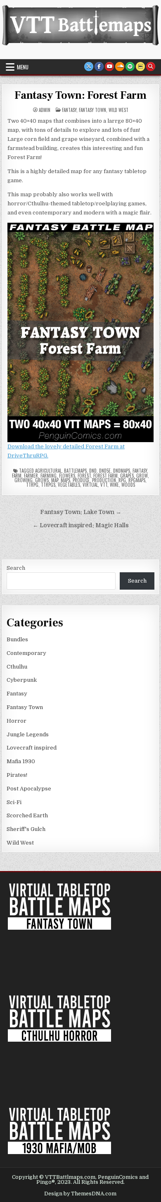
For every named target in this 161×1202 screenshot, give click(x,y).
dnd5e (105, 470)
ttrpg (32, 484)
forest (84, 475)
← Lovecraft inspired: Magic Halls (81, 525)
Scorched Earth (27, 815)
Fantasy (69, 110)
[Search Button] (150, 66)
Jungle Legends (28, 734)
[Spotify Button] (130, 66)
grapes (127, 475)
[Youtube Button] (109, 66)
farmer (31, 475)
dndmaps (121, 470)
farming (48, 475)
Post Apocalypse (29, 788)
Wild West (118, 110)
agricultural (48, 470)
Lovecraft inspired (32, 748)
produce (81, 480)
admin (44, 110)
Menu (22, 67)
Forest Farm (105, 475)
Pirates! (17, 775)
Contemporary (26, 653)
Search (16, 568)
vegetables (69, 484)
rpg (122, 480)
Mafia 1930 (21, 761)
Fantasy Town (92, 110)
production (104, 480)
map (54, 480)
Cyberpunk (22, 680)
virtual (90, 484)
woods (128, 484)
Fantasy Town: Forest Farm (80, 95)
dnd (93, 470)
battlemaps (75, 470)
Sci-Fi (14, 802)
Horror (16, 721)
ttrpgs (48, 484)
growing (23, 480)
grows (42, 480)
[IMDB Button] (140, 66)
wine (114, 484)
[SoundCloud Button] (119, 66)
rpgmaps (136, 480)
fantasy (140, 470)
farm (16, 475)
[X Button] (88, 66)
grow (142, 475)
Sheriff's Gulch (26, 829)
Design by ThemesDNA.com (80, 1194)
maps (65, 480)
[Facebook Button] (99, 66)
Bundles (17, 639)
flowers (67, 475)
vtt (103, 484)
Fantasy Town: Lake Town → (80, 512)
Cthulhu (17, 667)
